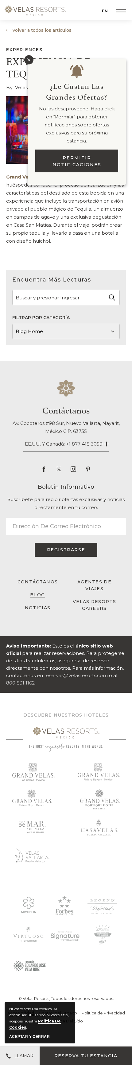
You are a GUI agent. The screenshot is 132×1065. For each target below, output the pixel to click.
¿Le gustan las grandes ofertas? (76, 91)
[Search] (112, 297)
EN (105, 11)
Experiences (24, 49)
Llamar (23, 1056)
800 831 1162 (20, 683)
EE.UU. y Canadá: (64, 444)
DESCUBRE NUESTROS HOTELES (66, 715)
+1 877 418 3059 (84, 444)
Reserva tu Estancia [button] (85, 1056)
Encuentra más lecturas (51, 279)
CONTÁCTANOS (37, 582)
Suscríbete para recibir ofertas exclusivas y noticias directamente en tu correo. (66, 503)
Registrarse (67, 552)
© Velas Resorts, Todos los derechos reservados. (66, 998)
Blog (37, 595)
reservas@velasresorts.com (76, 675)
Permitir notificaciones (76, 161)
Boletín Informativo (66, 486)
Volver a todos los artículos (42, 30)
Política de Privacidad (103, 1012)
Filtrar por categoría (41, 317)
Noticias (37, 608)
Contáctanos (66, 409)
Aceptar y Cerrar (29, 1036)
